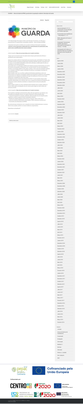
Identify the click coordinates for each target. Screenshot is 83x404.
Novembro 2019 (61, 213)
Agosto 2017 (60, 286)
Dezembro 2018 (61, 243)
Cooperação (60, 336)
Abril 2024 (59, 93)
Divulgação (16, 113)
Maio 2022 (59, 150)
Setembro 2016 (61, 308)
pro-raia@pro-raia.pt (33, 1)
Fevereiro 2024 (60, 99)
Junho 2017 (60, 292)
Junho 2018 (60, 259)
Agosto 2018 (60, 254)
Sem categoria (60, 355)
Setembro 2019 (61, 218)
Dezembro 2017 (61, 276)
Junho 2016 (60, 314)
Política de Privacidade (12, 401)
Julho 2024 (60, 88)
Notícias (59, 347)
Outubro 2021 (60, 169)
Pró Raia (14, 400)
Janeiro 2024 (60, 101)
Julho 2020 (60, 194)
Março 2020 (60, 205)
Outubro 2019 (60, 216)
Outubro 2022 (60, 139)
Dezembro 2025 (61, 71)
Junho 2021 (60, 175)
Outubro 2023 (60, 109)
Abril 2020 (59, 202)
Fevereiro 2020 (60, 207)
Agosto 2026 (60, 60)
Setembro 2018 (61, 251)
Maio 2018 (59, 262)
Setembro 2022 (61, 142)
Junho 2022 (60, 148)
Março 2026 (60, 66)
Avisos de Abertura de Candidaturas (62, 332)
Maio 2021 (59, 177)
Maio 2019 (59, 229)
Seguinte (47, 20)
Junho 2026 (60, 63)
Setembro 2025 (61, 77)
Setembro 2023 (61, 112)
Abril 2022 (59, 153)
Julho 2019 (60, 224)
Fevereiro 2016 (60, 322)
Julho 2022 (60, 145)
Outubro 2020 (60, 188)
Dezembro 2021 (61, 164)
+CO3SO (59, 329)
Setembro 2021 (61, 172)
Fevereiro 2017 (60, 300)
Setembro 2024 (61, 85)
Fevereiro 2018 (60, 270)
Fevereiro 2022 (60, 158)
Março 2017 (60, 297)
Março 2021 (60, 180)
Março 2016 (60, 319)
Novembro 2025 (61, 74)
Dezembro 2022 (61, 134)
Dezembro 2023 (61, 104)
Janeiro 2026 (60, 69)
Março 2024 (60, 96)
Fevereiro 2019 (60, 237)
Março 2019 (60, 235)
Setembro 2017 (61, 284)
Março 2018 (60, 267)
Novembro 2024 (61, 82)
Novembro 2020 (61, 186)
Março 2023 (60, 126)
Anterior (42, 20)
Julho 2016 (60, 311)
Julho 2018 (60, 256)
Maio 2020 (59, 199)
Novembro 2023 (61, 107)
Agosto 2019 (60, 221)
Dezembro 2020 (61, 183)
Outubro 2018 (60, 248)
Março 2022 (60, 156)
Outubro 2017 (60, 281)
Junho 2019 (60, 226)
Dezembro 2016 (61, 303)
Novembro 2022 (61, 137)
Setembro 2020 (61, 191)
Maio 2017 (59, 295)
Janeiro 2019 (60, 240)
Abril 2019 (59, 232)
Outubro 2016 (60, 305)
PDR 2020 (59, 349)
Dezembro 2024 (61, 79)
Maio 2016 (59, 316)
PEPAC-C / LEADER (61, 352)
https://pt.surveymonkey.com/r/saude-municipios (27, 53)
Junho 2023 (60, 118)
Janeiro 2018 (60, 273)
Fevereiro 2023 (60, 128)
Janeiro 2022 (60, 161)
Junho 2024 (60, 90)
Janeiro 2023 (60, 131)
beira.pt (28, 400)
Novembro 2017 (61, 278)
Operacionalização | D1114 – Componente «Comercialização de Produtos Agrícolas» (64, 30)
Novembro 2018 (61, 246)
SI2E (58, 358)
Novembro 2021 (61, 167)
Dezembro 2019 (61, 210)
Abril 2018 (59, 265)
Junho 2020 (60, 197)
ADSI (23, 400)
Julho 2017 (60, 289)
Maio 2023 (59, 120)
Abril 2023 (59, 123)
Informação (60, 341)
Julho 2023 (60, 115)
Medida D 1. (60, 344)
